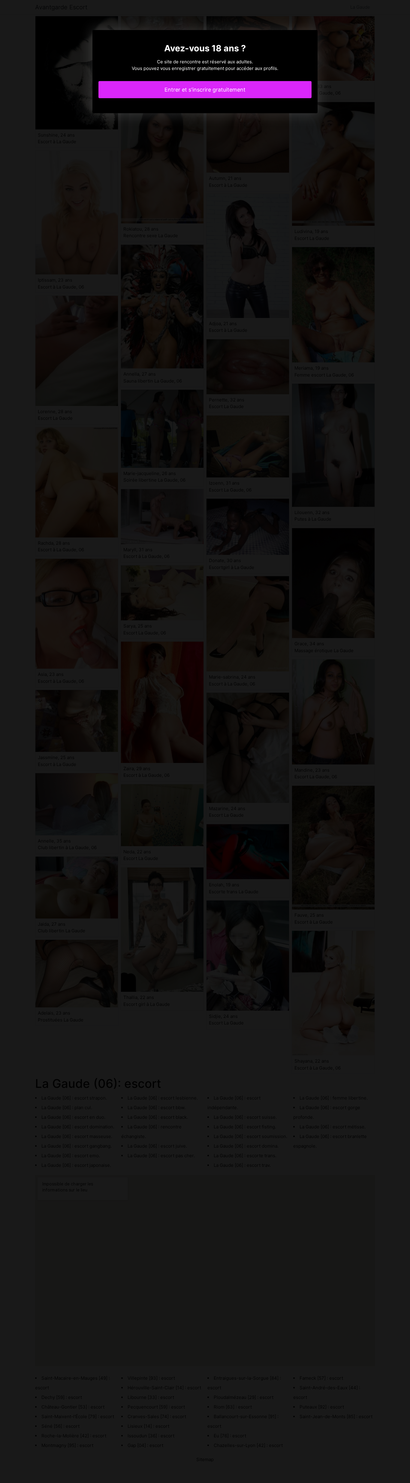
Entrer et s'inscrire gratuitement (205, 89)
